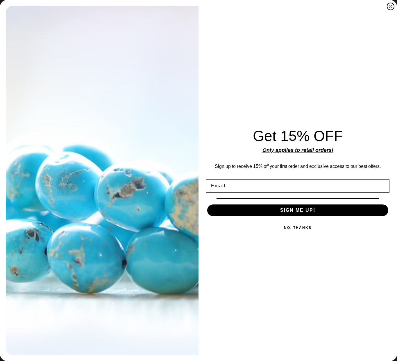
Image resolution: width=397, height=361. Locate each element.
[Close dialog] (390, 6)
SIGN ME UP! (297, 210)
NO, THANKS (298, 228)
